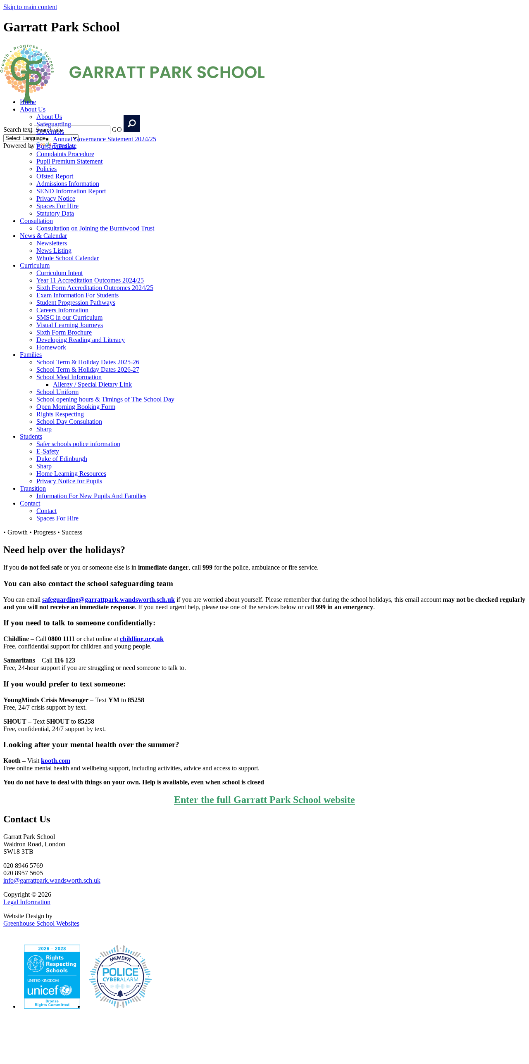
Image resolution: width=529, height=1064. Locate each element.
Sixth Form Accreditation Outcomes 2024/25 (94, 287)
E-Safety (47, 451)
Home (28, 101)
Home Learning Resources (71, 473)
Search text (17, 129)
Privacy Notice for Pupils (69, 480)
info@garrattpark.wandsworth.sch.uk (51, 880)
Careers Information (62, 310)
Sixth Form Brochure (64, 332)
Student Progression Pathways (75, 302)
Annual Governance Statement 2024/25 (104, 138)
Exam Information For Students (77, 295)
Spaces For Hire (57, 205)
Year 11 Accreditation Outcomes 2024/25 (90, 280)
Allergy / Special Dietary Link (92, 384)
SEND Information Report (71, 191)
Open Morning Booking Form (75, 406)
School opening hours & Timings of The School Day (105, 399)
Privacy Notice (55, 198)
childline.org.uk (142, 638)
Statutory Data (55, 213)
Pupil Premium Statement (69, 161)
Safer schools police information (78, 443)
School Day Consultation (69, 421)
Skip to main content (30, 6)
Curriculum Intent (59, 272)
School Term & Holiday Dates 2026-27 (87, 369)
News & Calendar (43, 235)
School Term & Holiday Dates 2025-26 (87, 362)
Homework (51, 347)
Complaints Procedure (65, 153)
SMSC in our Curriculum (69, 317)
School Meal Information (69, 376)
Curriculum (35, 265)
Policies (46, 168)
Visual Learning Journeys (69, 324)
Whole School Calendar (67, 257)
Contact (30, 503)
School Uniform (57, 391)
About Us (32, 109)
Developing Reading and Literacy (80, 339)
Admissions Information (67, 183)
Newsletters (51, 243)
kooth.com (55, 760)
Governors (50, 131)
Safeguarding (53, 124)
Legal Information (26, 901)
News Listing (53, 250)
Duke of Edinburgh (61, 458)
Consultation (36, 220)
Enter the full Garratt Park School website (264, 799)
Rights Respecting (60, 414)
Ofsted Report (54, 176)
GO (117, 129)
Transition (33, 488)
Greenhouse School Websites (41, 923)
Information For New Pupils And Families (91, 495)
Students (31, 436)
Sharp (44, 428)
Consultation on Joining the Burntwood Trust (95, 228)
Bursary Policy (55, 146)
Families (31, 354)
